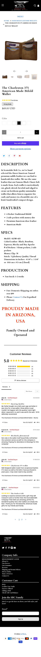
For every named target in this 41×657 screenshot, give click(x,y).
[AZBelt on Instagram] (12, 548)
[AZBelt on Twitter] (3, 548)
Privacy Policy (6, 572)
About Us (5, 561)
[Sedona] (29, 123)
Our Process (6, 563)
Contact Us (18, 297)
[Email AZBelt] (15, 548)
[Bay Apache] (9, 123)
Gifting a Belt (6, 591)
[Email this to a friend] (20, 156)
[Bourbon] (4, 123)
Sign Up (20, 619)
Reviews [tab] (5, 387)
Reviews (5, 567)
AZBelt (23, 634)
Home (6, 21)
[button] (35, 422)
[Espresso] (24, 123)
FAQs (4, 584)
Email (5, 609)
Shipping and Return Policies (11, 570)
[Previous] (14, 71)
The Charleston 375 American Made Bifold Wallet (16, 418)
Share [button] (5, 422)
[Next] (26, 71)
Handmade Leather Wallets (24, 21)
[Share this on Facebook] (9, 156)
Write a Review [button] (21, 380)
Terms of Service (7, 574)
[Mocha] (14, 123)
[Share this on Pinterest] (14, 156)
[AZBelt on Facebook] (6, 548)
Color (4, 118)
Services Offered (7, 589)
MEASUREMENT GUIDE (10, 559)
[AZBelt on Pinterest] (9, 548)
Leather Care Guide (8, 587)
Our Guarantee (7, 565)
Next (20, 16)
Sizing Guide (7, 104)
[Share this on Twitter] (4, 156)
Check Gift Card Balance (10, 593)
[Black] (19, 123)
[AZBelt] (20, 5)
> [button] (25, 519)
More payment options (20, 149)
